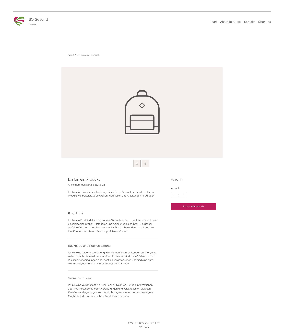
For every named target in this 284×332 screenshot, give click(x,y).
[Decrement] (174, 195)
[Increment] (183, 195)
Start (71, 55)
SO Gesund (38, 19)
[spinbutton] (178, 195)
